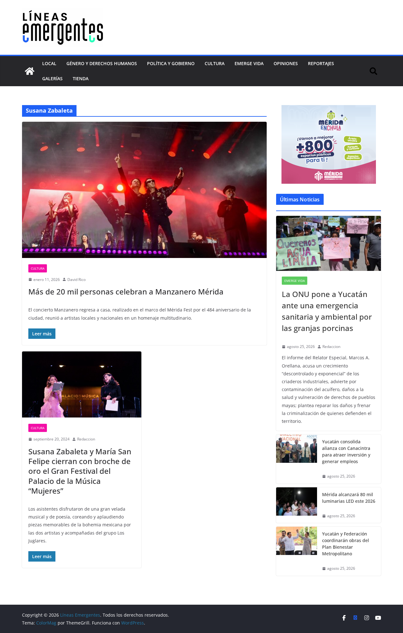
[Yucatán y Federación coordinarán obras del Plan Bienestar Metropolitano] (296, 551)
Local (49, 63)
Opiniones (286, 63)
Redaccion (86, 439)
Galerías (52, 78)
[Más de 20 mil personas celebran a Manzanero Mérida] (144, 190)
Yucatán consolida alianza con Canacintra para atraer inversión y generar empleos (346, 451)
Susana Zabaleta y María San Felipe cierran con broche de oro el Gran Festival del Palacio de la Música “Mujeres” (79, 471)
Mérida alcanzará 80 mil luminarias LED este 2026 (348, 497)
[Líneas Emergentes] (29, 71)
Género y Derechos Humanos (101, 63)
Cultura (214, 63)
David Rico (76, 279)
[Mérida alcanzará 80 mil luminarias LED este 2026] (296, 505)
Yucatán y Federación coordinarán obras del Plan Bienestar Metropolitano (345, 544)
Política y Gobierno (171, 63)
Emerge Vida (249, 63)
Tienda (80, 78)
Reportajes (321, 63)
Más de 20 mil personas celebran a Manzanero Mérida (126, 291)
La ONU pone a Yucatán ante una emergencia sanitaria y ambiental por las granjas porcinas (327, 311)
